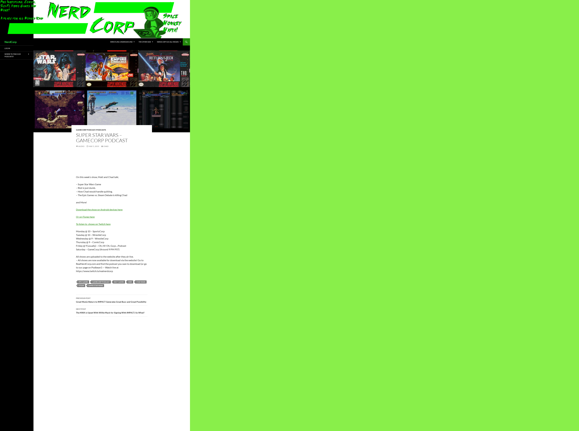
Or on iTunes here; (85, 216)
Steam (81, 285)
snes (130, 282)
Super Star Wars (95, 285)
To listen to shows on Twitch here (93, 224)
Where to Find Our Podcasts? (13, 55)
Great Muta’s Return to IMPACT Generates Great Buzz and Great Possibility (111, 300)
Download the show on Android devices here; (99, 209)
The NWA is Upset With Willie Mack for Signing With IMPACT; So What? (110, 311)
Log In (7, 48)
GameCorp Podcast (85, 130)
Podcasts (101, 130)
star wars (141, 282)
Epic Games (83, 282)
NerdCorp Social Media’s (168, 42)
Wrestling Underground (121, 42)
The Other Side (145, 42)
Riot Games (119, 282)
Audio (81, 146)
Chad (105, 146)
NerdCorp (11, 42)
